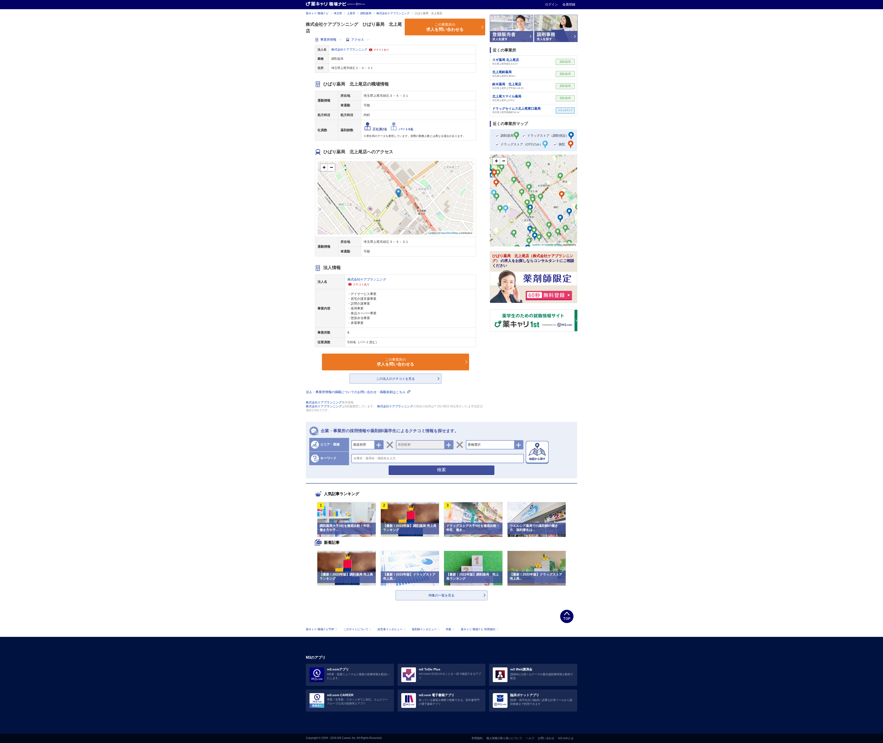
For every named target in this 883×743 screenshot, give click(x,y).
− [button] (331, 167)
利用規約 (477, 738)
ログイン (552, 4)
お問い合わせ (546, 738)
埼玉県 (338, 13)
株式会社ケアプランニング (393, 13)
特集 (448, 629)
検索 (441, 469)
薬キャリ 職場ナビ (317, 13)
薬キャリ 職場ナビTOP (320, 629)
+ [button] (324, 167)
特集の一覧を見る (441, 595)
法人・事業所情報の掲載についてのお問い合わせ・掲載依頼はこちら (356, 392)
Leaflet (432, 233)
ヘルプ (530, 738)
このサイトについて (356, 629)
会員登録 (568, 4)
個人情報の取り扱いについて (504, 738)
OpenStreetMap (449, 233)
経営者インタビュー (390, 629)
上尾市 (351, 13)
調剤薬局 (365, 13)
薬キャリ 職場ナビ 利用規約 (478, 629)
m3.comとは (565, 738)
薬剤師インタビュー (424, 629)
